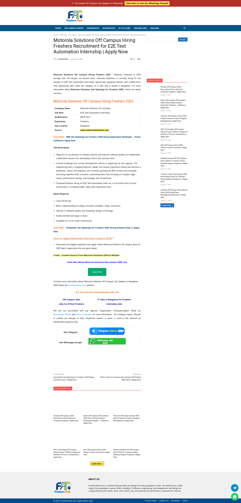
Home (58, 28)
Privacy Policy (151, 500)
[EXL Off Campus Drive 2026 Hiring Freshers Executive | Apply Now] (97, 437)
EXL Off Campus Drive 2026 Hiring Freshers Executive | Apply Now (96, 452)
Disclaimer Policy (62, 314)
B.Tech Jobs (124, 28)
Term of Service (84, 314)
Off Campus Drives (73, 28)
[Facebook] (71, 65)
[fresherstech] (55, 59)
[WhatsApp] (88, 65)
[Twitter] (234, 488)
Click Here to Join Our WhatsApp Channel (147, 3)
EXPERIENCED (93, 28)
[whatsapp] (234, 496)
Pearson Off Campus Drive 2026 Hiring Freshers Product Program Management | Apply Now (126, 418)
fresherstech (63, 59)
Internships (109, 28)
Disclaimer (175, 500)
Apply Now (97, 272)
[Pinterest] (83, 65)
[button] (185, 28)
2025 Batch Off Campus (67, 35)
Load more (96, 464)
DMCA (185, 500)
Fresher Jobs (140, 28)
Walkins (154, 28)
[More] (94, 65)
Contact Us (164, 500)
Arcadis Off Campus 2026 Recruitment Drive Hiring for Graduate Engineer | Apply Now (65, 418)
